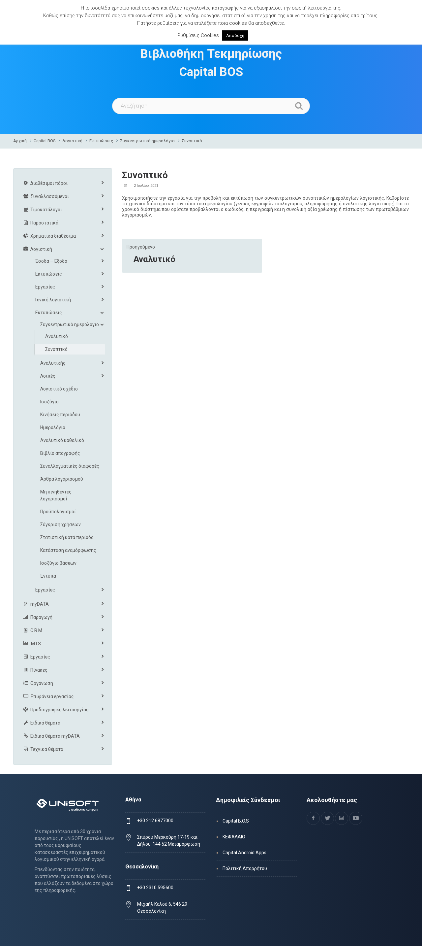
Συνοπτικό (192, 140)
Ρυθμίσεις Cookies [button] (198, 35)
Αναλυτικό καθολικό (62, 440)
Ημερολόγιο (52, 427)
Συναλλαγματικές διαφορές (69, 466)
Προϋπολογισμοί (58, 511)
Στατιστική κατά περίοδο (67, 537)
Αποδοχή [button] (235, 35)
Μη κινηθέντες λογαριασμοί (56, 495)
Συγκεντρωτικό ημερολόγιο (147, 140)
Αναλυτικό (154, 259)
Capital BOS (44, 140)
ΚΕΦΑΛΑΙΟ (234, 836)
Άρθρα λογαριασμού (61, 479)
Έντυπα (48, 576)
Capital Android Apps (244, 852)
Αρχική (20, 140)
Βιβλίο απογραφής (60, 453)
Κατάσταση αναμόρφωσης (68, 550)
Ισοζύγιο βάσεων (58, 563)
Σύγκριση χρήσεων (60, 524)
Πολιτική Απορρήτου (245, 868)
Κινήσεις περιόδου (60, 414)
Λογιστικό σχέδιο (59, 388)
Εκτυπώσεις (101, 140)
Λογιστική (72, 140)
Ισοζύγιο (49, 401)
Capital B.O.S (236, 821)
